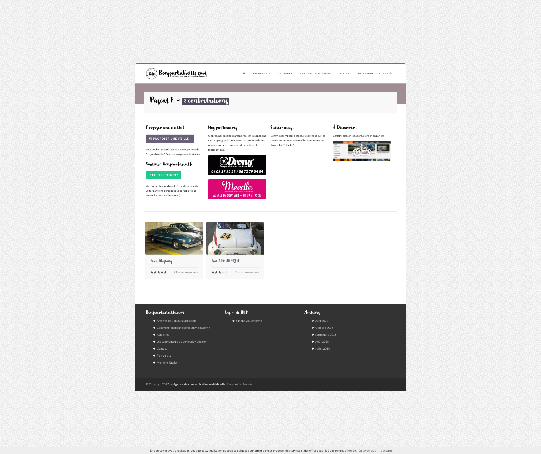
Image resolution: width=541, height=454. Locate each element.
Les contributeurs (315, 73)
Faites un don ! (165, 175)
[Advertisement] (270, 31)
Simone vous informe (249, 320)
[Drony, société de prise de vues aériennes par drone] (237, 167)
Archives (285, 73)
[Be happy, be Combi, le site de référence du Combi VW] (362, 151)
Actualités (163, 334)
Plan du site (164, 355)
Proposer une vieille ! (171, 138)
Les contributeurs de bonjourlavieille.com (182, 341)
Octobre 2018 (324, 327)
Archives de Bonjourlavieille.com (177, 320)
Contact (162, 348)
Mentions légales (167, 362)
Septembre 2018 (325, 334)
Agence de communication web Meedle (199, 384)
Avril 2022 (321, 320)
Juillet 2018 (322, 348)
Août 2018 (322, 341)
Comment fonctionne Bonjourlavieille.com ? (183, 327)
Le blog (344, 73)
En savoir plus (367, 450)
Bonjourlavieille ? (373, 73)
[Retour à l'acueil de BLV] (244, 73)
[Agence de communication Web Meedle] (237, 191)
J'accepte (386, 450)
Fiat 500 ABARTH (225, 261)
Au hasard (261, 73)
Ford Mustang (161, 261)
